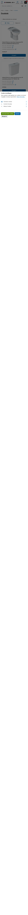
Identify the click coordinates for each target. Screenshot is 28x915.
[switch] (2, 104)
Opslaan (17, 113)
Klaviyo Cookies (7, 106)
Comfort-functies (8, 104)
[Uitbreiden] (26, 101)
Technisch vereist (8, 101)
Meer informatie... (21, 96)
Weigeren (4, 116)
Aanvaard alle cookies (7, 113)
